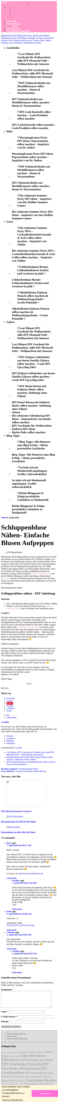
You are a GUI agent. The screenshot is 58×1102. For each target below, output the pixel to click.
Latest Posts (11, 717)
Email (8, 710)
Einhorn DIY (7, 1080)
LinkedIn (10, 708)
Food (9, 221)
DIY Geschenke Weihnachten (25, 1066)
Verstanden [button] (45, 1094)
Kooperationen (13, 24)
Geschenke (12, 47)
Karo (8, 843)
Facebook (10, 698)
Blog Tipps (13, 435)
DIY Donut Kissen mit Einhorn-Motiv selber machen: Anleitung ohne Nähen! (31, 406)
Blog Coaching (13, 29)
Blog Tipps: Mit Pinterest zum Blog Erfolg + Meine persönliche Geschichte (33, 458)
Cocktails (11, 1056)
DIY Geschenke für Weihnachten (32, 425)
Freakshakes (20, 1081)
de (15, 1056)
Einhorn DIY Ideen (23, 429)
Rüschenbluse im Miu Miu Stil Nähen (18, 832)
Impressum (12, 1036)
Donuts (5, 1076)
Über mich (11, 21)
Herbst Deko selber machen (28, 432)
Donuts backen (17, 1076)
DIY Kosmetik (34, 1072)
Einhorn (47, 1076)
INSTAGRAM (27, 925)
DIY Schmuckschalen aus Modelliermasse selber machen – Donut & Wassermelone (31, 102)
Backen (25, 1052)
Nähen (4, 517)
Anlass (10, 322)
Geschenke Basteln (41, 1080)
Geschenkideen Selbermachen (38, 1084)
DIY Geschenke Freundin (21, 1064)
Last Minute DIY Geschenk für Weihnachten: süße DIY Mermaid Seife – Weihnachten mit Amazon (32, 73)
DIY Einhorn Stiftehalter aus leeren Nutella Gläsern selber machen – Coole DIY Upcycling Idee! (33, 377)
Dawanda (6, 578)
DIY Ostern (49, 1073)
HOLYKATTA (12, 925)
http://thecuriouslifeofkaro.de (31, 873)
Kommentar (6, 989)
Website (9, 736)
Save (11, 703)
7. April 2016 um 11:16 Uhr (24, 883)
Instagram (10, 743)
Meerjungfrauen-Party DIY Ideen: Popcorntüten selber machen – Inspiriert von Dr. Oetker (33, 157)
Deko (9, 131)
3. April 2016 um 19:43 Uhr (24, 953)
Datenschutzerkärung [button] (13, 1100)
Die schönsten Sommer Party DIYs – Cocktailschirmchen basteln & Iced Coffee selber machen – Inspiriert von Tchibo (34, 255)
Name (4, 1012)
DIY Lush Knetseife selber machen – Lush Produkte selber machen (34, 126)
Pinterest (10, 741)
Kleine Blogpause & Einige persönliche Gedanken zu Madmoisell (28, 509)
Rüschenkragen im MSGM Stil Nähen (18, 822)
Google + (10, 706)
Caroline (18, 748)
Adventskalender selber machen (11, 1052)
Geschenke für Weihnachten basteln (12, 1084)
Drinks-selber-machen (34, 1076)
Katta (8, 911)
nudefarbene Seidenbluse (28, 627)
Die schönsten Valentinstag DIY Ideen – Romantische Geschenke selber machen (31, 419)
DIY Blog (28, 1060)
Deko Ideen (29, 1056)
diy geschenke (44, 1060)
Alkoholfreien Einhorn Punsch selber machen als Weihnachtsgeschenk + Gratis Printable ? (30, 313)
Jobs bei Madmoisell (16, 1034)
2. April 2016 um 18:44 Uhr (19, 914)
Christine (10, 932)
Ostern (16, 412)
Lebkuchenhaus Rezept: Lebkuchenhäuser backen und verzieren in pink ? (30, 283)
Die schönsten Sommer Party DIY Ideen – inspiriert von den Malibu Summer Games (32, 215)
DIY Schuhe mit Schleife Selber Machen (23, 771)
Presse (15, 26)
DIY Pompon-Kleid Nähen (19, 769)
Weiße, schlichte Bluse (41, 573)
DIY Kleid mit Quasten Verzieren (16, 811)
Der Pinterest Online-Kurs (18, 31)
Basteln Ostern (35, 1052)
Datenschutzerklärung (17, 1038)
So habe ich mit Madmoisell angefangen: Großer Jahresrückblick (29, 484)
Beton (44, 1052)
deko (18, 1056)
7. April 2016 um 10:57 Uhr (19, 845)
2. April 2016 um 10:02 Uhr (19, 935)
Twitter (9, 701)
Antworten (11, 878)
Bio (8, 715)
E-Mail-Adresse (9, 1016)
